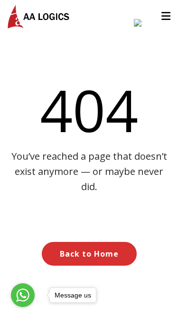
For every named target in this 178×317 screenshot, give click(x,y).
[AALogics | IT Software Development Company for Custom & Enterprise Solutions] (38, 17)
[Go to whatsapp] (23, 295)
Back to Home (89, 254)
